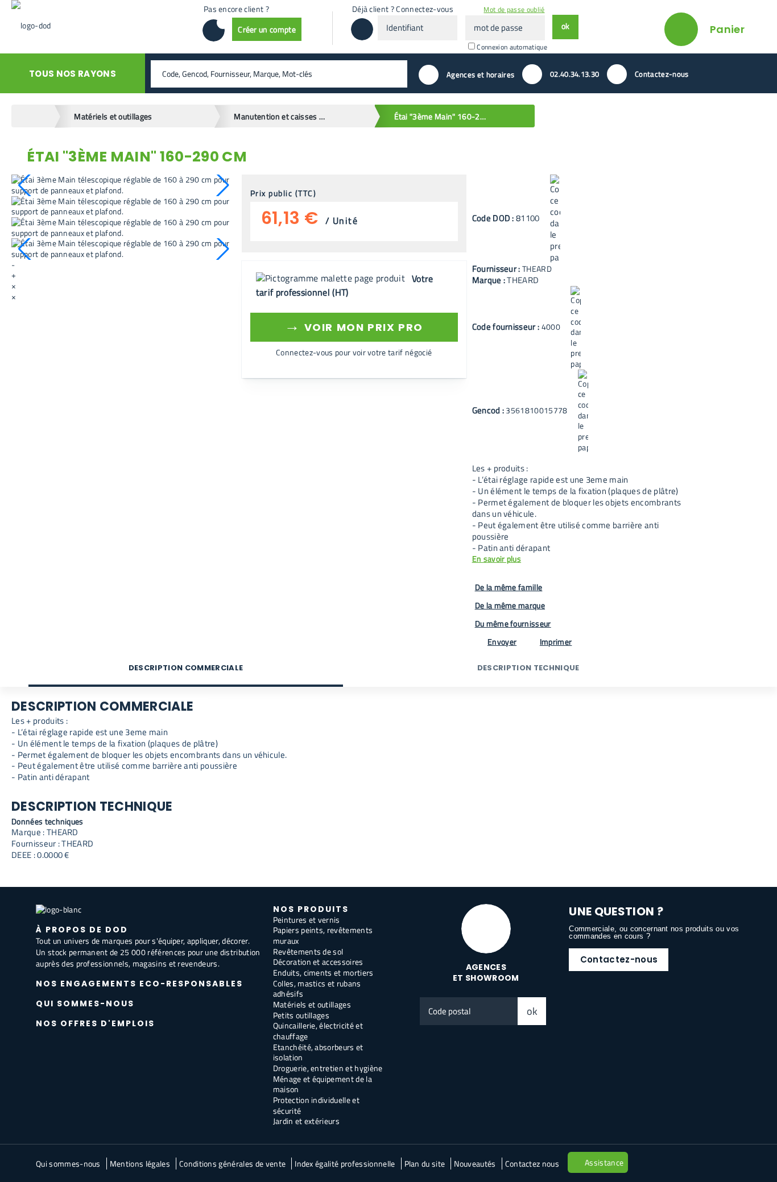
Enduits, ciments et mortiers (323, 972)
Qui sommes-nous (68, 1163)
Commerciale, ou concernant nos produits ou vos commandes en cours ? (654, 932)
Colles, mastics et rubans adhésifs (317, 988)
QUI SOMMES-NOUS (85, 1003)
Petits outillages (301, 1015)
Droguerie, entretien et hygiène (328, 1068)
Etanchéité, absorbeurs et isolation (318, 1052)
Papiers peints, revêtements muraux (323, 935)
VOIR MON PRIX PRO (353, 325)
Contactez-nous (619, 959)
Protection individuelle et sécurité (316, 1105)
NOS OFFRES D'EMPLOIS (95, 1023)
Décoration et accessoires (318, 962)
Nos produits (311, 909)
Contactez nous (532, 1163)
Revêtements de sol (308, 951)
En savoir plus (496, 559)
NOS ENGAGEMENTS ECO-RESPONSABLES (139, 983)
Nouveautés (474, 1163)
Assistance (604, 1162)
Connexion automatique (512, 47)
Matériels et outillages (312, 1004)
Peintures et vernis (306, 920)
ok (532, 1011)
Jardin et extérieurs (306, 1121)
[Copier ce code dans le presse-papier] (555, 219)
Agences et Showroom (486, 972)
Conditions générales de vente (232, 1163)
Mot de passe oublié (513, 9)
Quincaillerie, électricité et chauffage (318, 1030)
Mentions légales (140, 1163)
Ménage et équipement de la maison (322, 1084)
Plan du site (424, 1163)
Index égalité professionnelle (345, 1163)
